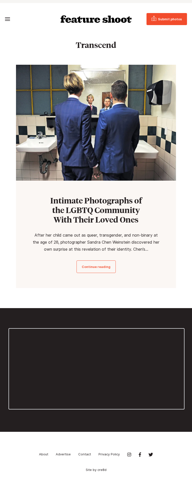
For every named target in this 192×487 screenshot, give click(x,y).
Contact (84, 454)
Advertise (63, 454)
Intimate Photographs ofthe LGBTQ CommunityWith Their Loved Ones (96, 210)
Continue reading (96, 267)
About (43, 454)
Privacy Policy (109, 454)
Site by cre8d (96, 470)
